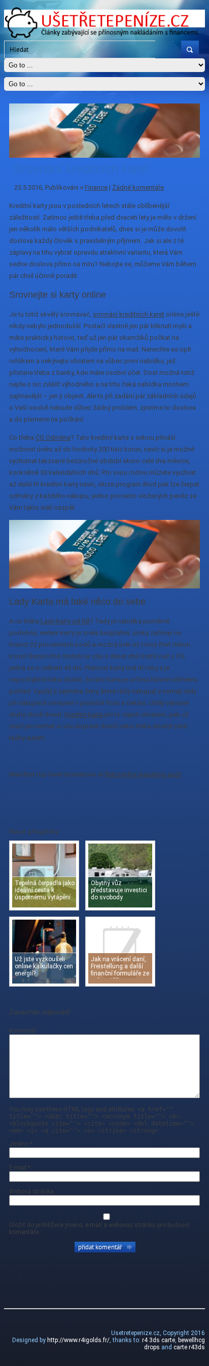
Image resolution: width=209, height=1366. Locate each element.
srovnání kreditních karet (128, 314)
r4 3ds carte (158, 1340)
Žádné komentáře (138, 187)
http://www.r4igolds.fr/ (78, 1340)
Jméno (20, 1143)
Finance (96, 187)
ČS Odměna (53, 437)
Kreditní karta (83, 714)
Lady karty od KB (65, 621)
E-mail (19, 1167)
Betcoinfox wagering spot (143, 774)
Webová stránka (31, 1191)
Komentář (22, 1030)
